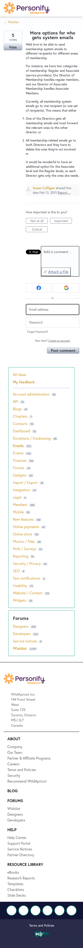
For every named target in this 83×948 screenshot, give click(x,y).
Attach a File (58, 271)
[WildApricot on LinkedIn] (35, 910)
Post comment (63, 350)
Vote (13, 47)
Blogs (17, 408)
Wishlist (20, 648)
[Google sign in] (66, 287)
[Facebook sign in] (39, 287)
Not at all (39, 221)
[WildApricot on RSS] (71, 910)
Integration (21, 489)
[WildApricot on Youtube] (47, 910)
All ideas (19, 374)
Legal (17, 497)
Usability (20, 585)
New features (23, 519)
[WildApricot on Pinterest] (59, 910)
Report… (64, 192)
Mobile (18, 511)
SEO (16, 570)
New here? (52, 340)
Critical (40, 229)
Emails (18, 445)
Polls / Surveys (24, 548)
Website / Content (27, 592)
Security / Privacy (27, 563)
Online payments (26, 526)
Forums (18, 467)
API (15, 401)
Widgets (19, 600)
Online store (22, 534)
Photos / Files (24, 541)
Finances (20, 460)
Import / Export (25, 482)
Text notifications (26, 578)
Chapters (20, 416)
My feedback (24, 381)
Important (63, 221)
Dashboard (21, 430)
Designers (21, 626)
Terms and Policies (41, 925)
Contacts (20, 423)
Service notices (25, 641)
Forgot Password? (37, 331)
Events (18, 453)
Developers (22, 633)
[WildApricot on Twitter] (23, 910)
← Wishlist (11, 22)
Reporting (20, 556)
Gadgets (19, 475)
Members (20, 504)
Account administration (31, 394)
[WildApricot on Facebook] (11, 910)
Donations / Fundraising (32, 438)
